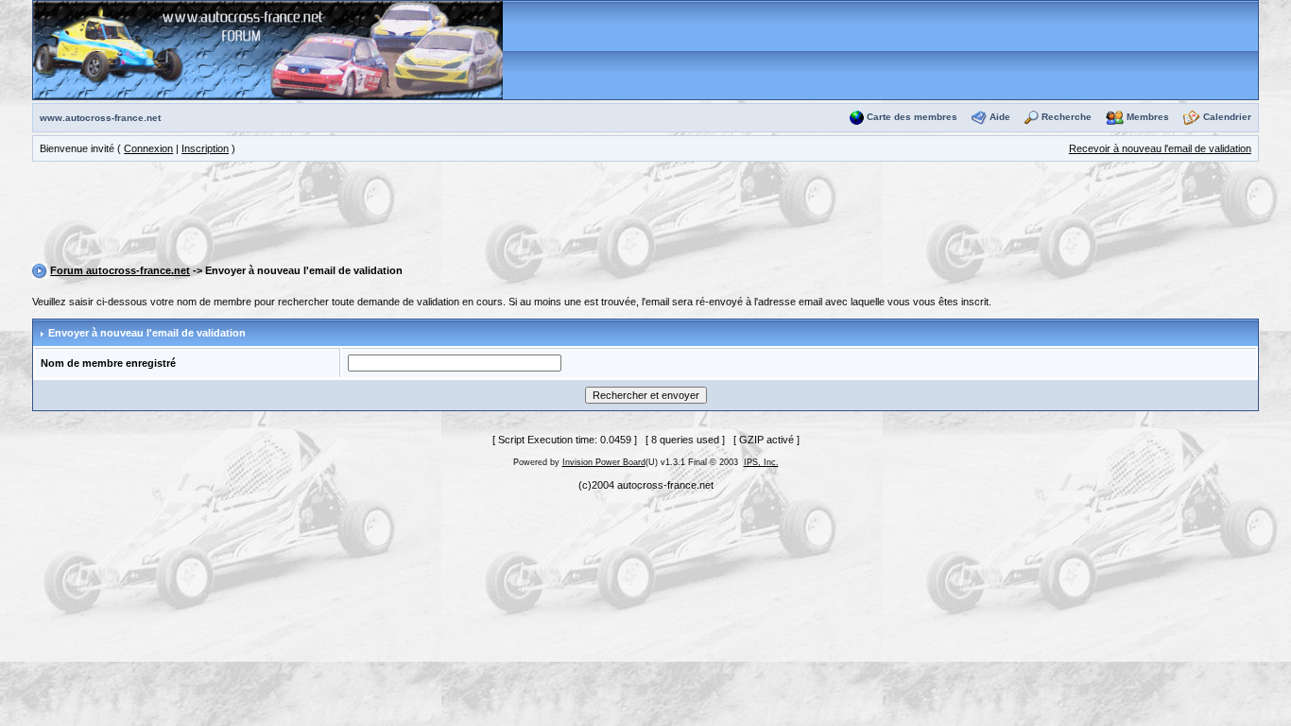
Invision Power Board (604, 462)
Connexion (148, 148)
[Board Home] (268, 49)
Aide (1000, 117)
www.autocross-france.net (100, 117)
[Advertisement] (645, 215)
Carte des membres (912, 117)
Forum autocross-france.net (120, 270)
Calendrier (1227, 117)
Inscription (205, 148)
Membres (1148, 117)
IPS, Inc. (761, 462)
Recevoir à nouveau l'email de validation (1160, 148)
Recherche (1066, 117)
